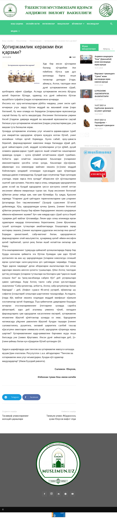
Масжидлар (93, 24)
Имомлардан (36, 41)
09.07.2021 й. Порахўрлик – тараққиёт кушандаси (104, 122)
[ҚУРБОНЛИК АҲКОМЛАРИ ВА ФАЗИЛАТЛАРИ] (86, 94)
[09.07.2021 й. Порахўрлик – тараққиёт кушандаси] (86, 123)
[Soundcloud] (58, 494)
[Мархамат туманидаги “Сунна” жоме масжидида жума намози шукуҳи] (86, 76)
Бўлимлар (77, 24)
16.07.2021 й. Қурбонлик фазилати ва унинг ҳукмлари (104, 108)
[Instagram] (51, 493)
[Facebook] (44, 494)
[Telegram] (65, 494)
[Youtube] (72, 494)
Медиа (14, 31)
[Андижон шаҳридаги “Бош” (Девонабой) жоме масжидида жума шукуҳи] (86, 59)
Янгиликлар (48, 24)
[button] (111, 23)
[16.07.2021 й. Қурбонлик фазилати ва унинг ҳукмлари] (86, 108)
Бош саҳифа (17, 24)
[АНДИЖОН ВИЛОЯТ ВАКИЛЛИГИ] (58, 10)
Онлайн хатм (33, 24)
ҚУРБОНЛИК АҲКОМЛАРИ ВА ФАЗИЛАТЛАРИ (102, 93)
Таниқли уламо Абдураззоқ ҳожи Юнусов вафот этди (61, 417)
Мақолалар (63, 24)
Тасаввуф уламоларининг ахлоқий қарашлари (15, 417)
